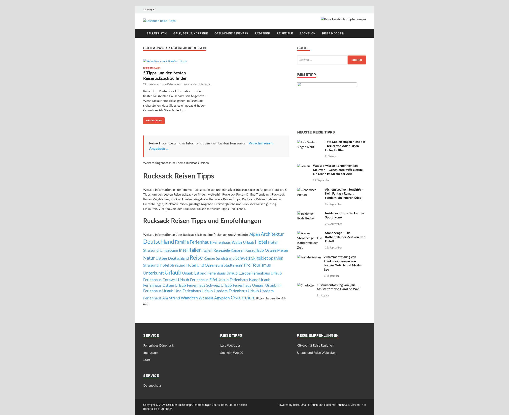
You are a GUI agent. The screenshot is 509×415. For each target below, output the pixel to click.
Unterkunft (153, 273)
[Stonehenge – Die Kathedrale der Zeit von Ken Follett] (309, 233)
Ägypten (222, 298)
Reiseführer (174, 84)
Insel (183, 250)
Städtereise (233, 265)
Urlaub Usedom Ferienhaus (224, 291)
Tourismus (261, 265)
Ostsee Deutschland (172, 258)
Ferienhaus (201, 242)
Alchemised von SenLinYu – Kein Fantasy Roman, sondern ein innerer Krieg (344, 194)
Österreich (242, 297)
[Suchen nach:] (331, 60)
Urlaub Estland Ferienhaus (204, 273)
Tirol (247, 265)
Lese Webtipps (230, 345)
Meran (282, 250)
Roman (209, 258)
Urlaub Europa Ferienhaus (248, 273)
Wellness (206, 298)
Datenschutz (152, 385)
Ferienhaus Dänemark (158, 345)
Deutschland (158, 242)
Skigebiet (259, 258)
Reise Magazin (333, 33)
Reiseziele (285, 33)
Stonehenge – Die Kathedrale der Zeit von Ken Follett (345, 237)
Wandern (189, 298)
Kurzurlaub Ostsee (260, 250)
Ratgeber (262, 33)
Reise (196, 258)
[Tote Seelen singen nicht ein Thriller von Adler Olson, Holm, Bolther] (309, 142)
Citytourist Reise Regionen (315, 345)
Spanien (276, 258)
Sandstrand (225, 258)
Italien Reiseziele (216, 250)
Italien (195, 250)
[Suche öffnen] (364, 33)
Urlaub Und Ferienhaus (181, 291)
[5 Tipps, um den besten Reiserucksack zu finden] (177, 61)
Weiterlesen (152, 119)
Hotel (261, 242)
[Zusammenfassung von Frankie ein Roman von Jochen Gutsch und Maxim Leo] (309, 257)
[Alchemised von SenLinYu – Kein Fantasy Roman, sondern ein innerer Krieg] (309, 190)
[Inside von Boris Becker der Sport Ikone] (309, 213)
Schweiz (242, 258)
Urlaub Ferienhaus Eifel (197, 280)
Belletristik (157, 33)
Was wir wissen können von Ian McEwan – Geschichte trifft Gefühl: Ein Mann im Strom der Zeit (338, 170)
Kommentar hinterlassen (197, 84)
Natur (149, 258)
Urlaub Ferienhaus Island (238, 280)
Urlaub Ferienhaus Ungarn (242, 285)
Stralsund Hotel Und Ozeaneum (196, 265)
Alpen (254, 234)
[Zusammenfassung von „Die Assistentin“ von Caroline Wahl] (305, 285)
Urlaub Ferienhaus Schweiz (197, 285)
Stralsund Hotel (156, 265)
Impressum (150, 352)
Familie (182, 242)
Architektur (272, 234)
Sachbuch (307, 33)
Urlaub (172, 273)
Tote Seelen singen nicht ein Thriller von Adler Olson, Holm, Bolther (345, 146)
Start (146, 359)
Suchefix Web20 (231, 352)
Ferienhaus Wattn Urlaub (233, 243)
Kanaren (238, 250)
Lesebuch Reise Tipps (179, 405)
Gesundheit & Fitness (231, 33)
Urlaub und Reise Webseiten (316, 352)
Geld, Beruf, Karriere (190, 33)
